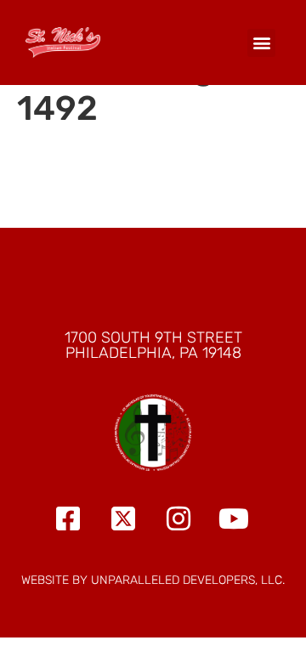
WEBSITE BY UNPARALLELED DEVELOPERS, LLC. (153, 580)
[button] (261, 43)
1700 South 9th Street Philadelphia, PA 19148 (153, 345)
